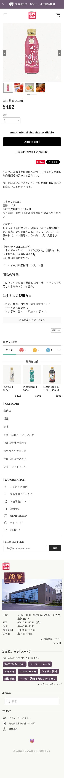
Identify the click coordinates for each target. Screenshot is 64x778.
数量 (5, 114)
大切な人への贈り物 (15, 450)
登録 (55, 548)
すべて (9, 349)
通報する (56, 330)
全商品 (7, 410)
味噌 (6, 426)
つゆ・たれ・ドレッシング (19, 434)
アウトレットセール (15, 466)
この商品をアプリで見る (32, 320)
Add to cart (32, 141)
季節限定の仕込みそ (15, 458)
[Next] (59, 53)
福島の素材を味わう (15, 442)
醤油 (6, 418)
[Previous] (4, 53)
